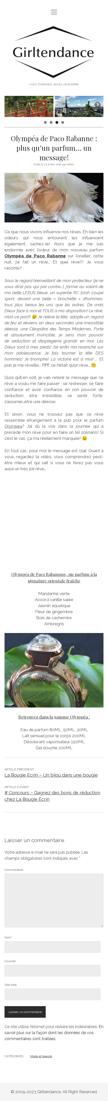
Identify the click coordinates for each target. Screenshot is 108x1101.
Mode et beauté (41, 1056)
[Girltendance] (54, 75)
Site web (11, 985)
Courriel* (10, 961)
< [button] (11, 105)
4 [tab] (62, 122)
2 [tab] (51, 122)
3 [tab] (57, 122)
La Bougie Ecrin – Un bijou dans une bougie (51, 775)
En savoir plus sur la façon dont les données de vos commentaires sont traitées (54, 1032)
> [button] (97, 105)
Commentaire (14, 870)
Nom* (8, 937)
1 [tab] (45, 122)
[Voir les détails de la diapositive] (29, 106)
